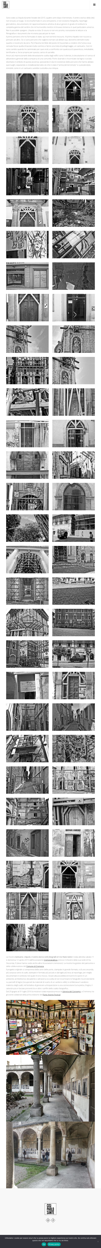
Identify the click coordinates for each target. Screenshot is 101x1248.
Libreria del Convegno (71, 991)
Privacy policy (54, 1244)
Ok (44, 1244)
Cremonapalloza (50, 960)
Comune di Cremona (35, 966)
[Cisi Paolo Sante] (5, 4)
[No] (98, 1241)
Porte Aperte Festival (51, 994)
